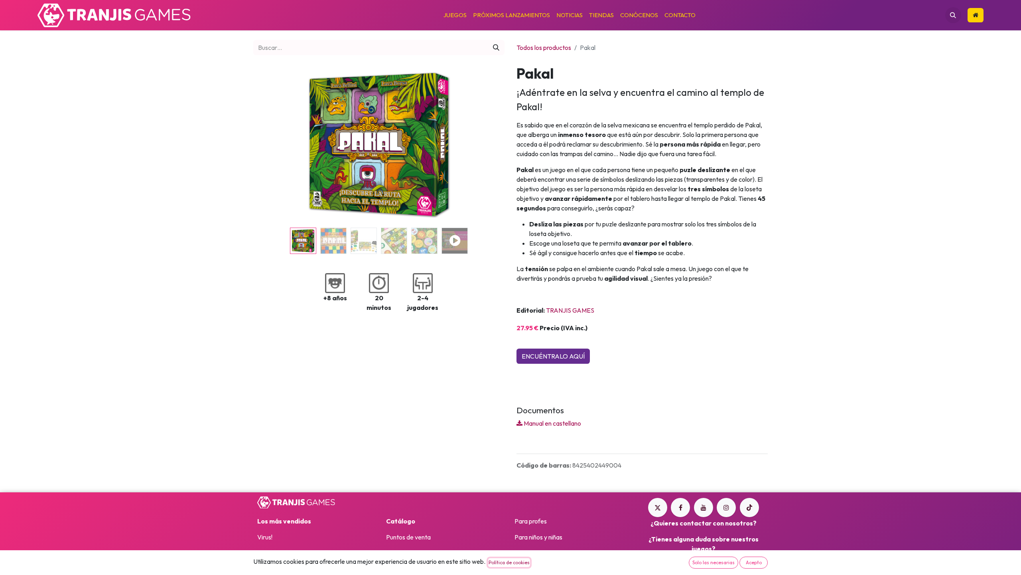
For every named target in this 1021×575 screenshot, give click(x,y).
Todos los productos (543, 48)
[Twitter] (657, 507)
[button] (953, 15)
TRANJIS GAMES (570, 310)
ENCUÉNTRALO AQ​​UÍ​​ (553, 356)
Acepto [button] (754, 562)
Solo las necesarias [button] (713, 562)
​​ (976, 15)
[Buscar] (496, 47)
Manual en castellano (551, 423)
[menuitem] (455, 15)
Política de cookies (509, 562)
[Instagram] (726, 507)
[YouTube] (703, 507)
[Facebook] (680, 507)
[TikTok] (749, 507)
